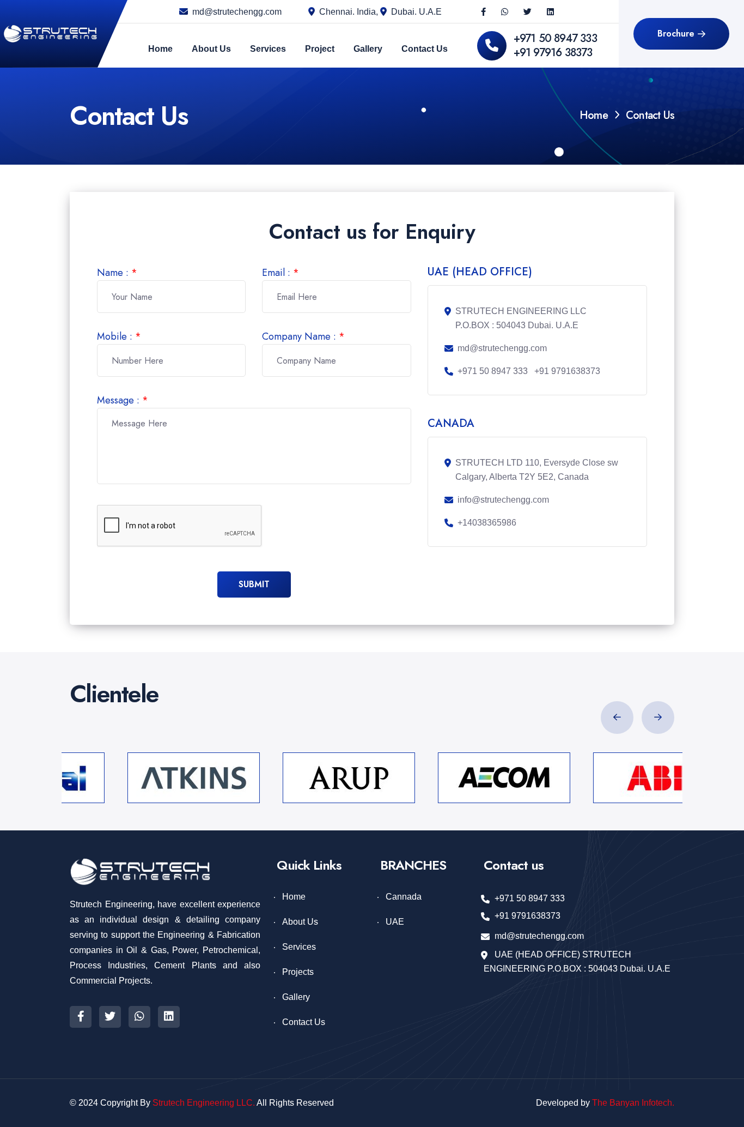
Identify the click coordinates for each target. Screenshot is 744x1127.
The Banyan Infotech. (633, 1102)
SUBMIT (254, 584)
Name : (117, 273)
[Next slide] (658, 717)
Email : (280, 273)
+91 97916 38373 (553, 53)
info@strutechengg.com (503, 499)
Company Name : (303, 336)
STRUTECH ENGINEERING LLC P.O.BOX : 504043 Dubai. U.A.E (521, 318)
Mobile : (119, 336)
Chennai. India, (349, 11)
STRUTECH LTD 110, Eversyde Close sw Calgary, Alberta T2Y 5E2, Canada (536, 469)
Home (594, 115)
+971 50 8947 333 (555, 38)
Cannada (404, 896)
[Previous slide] (617, 717)
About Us (300, 921)
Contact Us (303, 1022)
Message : (122, 400)
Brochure (675, 33)
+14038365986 (487, 522)
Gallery (296, 997)
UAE (395, 921)
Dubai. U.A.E (416, 11)
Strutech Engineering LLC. (204, 1102)
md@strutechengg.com (237, 11)
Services (299, 946)
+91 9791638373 (567, 371)
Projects (298, 972)
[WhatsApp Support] (504, 12)
